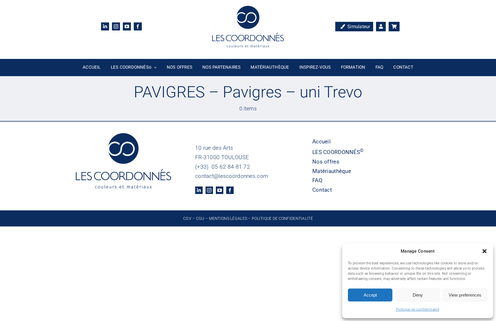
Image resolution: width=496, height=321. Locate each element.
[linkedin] (105, 26)
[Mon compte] (381, 27)
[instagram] (116, 26)
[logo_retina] (248, 8)
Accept (370, 295)
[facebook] (138, 26)
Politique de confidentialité (417, 309)
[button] (484, 251)
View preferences (465, 295)
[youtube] (127, 26)
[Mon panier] (394, 27)
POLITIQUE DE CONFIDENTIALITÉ (282, 218)
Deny (418, 295)
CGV (187, 218)
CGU (200, 218)
